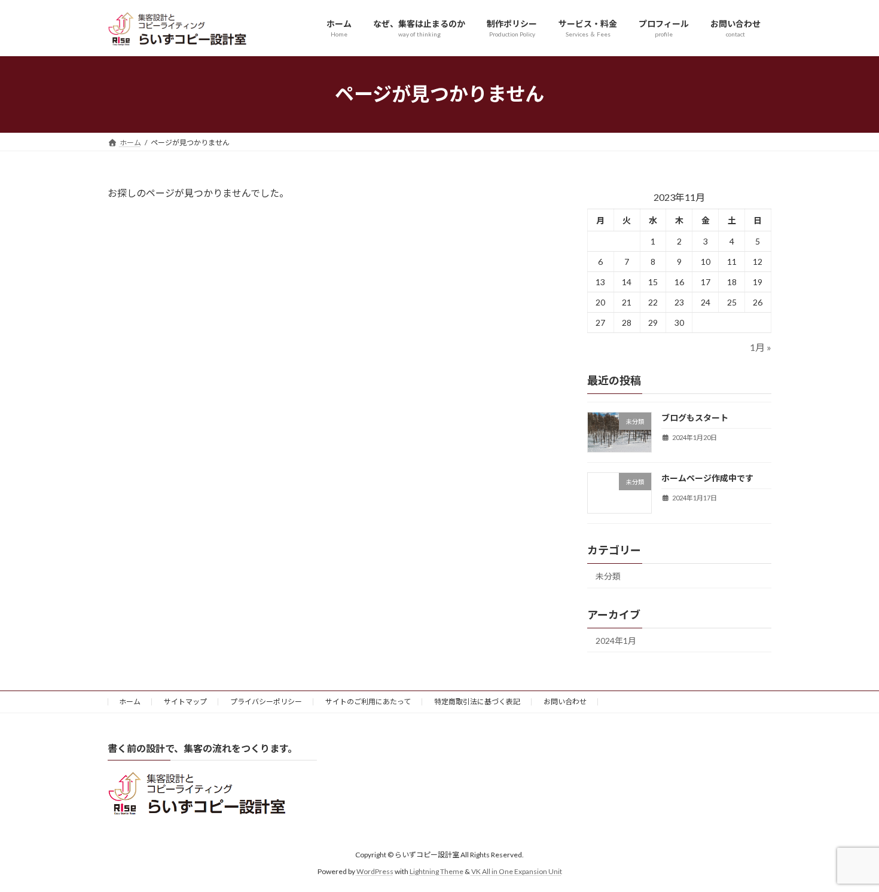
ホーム (130, 701)
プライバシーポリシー (266, 701)
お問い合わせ (565, 701)
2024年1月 (616, 640)
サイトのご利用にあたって (368, 701)
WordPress (374, 871)
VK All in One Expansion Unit (516, 871)
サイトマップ (185, 701)
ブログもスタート (694, 418)
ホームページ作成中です (707, 478)
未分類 (608, 575)
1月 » (760, 347)
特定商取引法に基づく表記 (477, 701)
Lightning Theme (436, 871)
